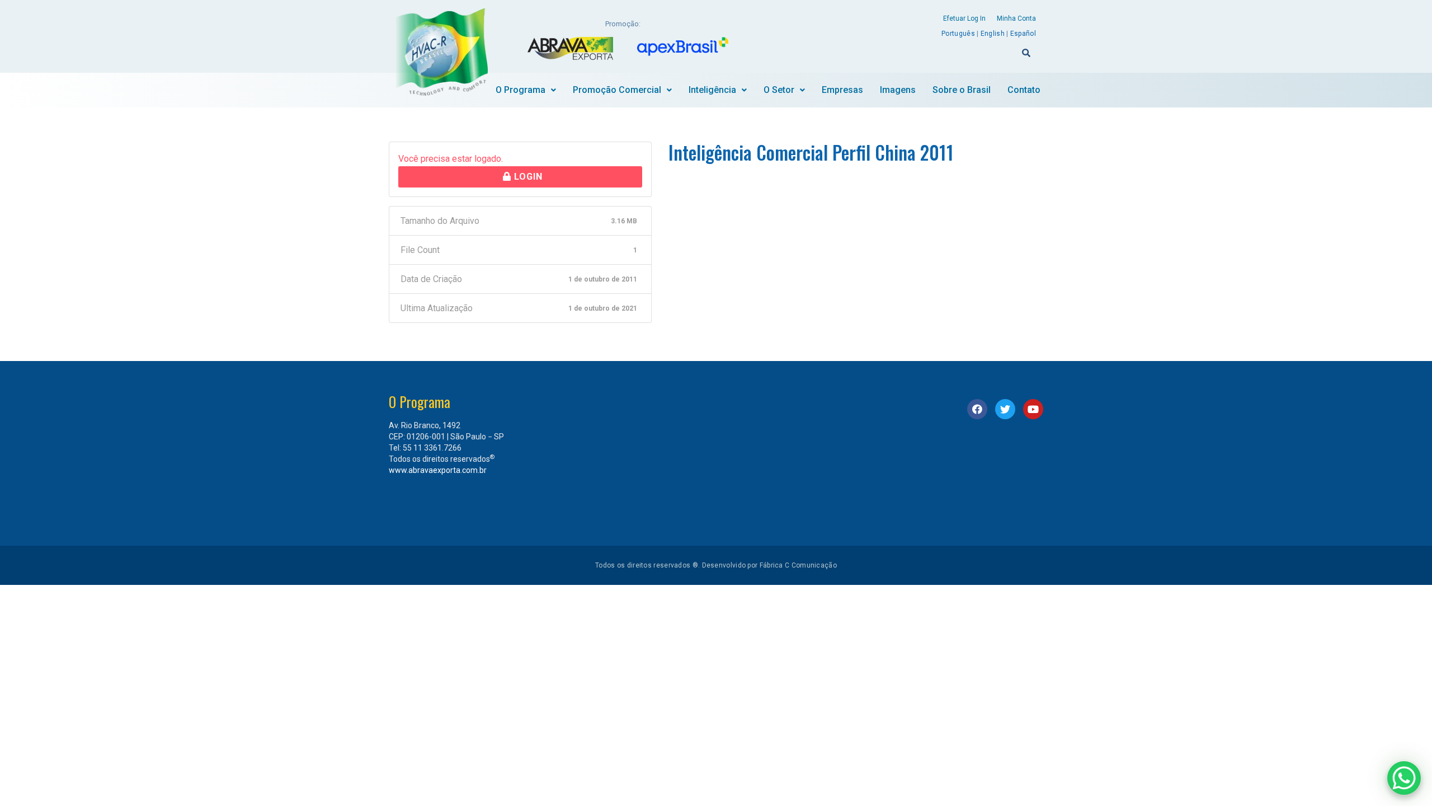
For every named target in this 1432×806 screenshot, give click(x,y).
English (993, 34)
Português (958, 34)
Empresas (842, 90)
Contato (1023, 90)
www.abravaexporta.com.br (438, 470)
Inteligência (712, 90)
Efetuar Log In (964, 18)
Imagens (898, 90)
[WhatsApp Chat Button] (1404, 778)
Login (527, 176)
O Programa (520, 90)
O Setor (779, 90)
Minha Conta (1016, 18)
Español (1023, 34)
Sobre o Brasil (961, 90)
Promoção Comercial (617, 90)
